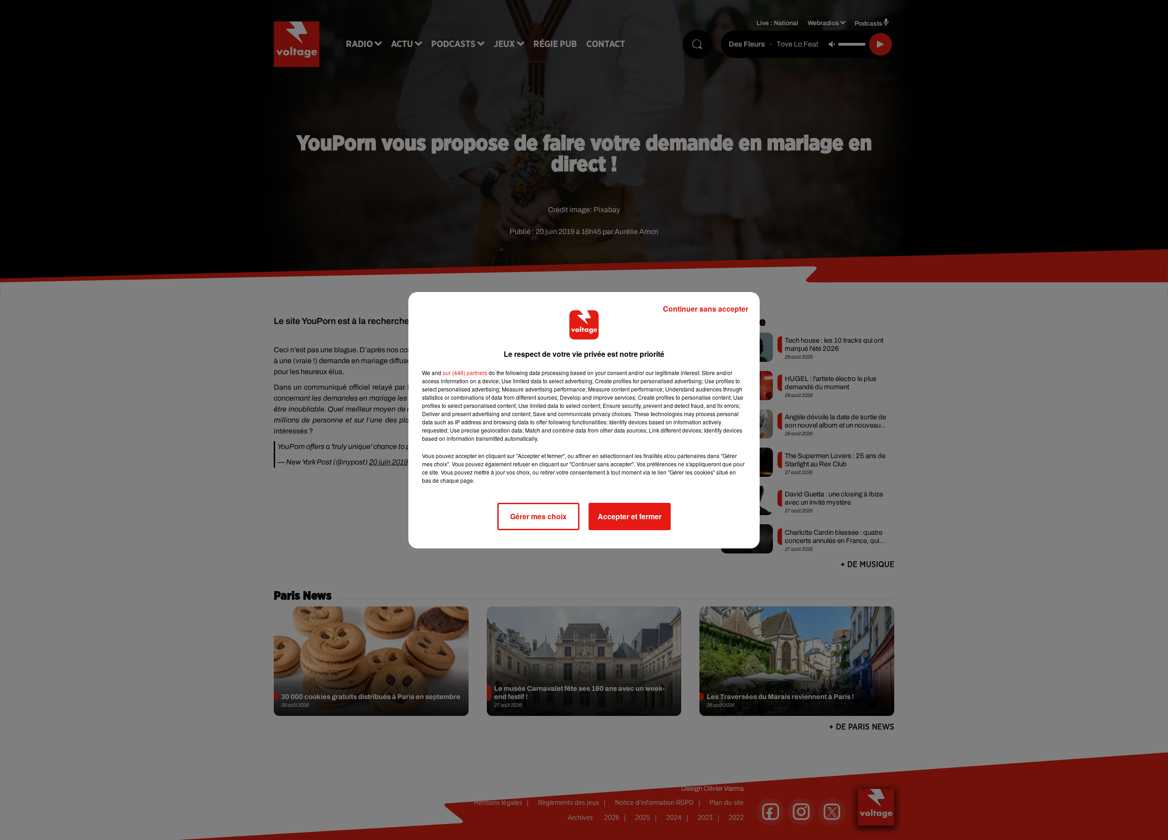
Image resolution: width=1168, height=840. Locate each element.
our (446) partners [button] (465, 372)
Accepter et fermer (630, 516)
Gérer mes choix (538, 516)
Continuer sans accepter (705, 308)
